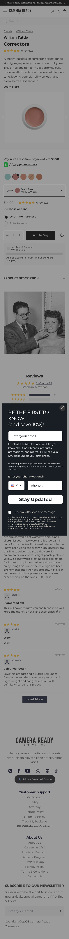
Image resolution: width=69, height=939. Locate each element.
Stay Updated (35, 499)
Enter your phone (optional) (26, 476)
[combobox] (16, 485)
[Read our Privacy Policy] (60, 518)
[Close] (62, 407)
